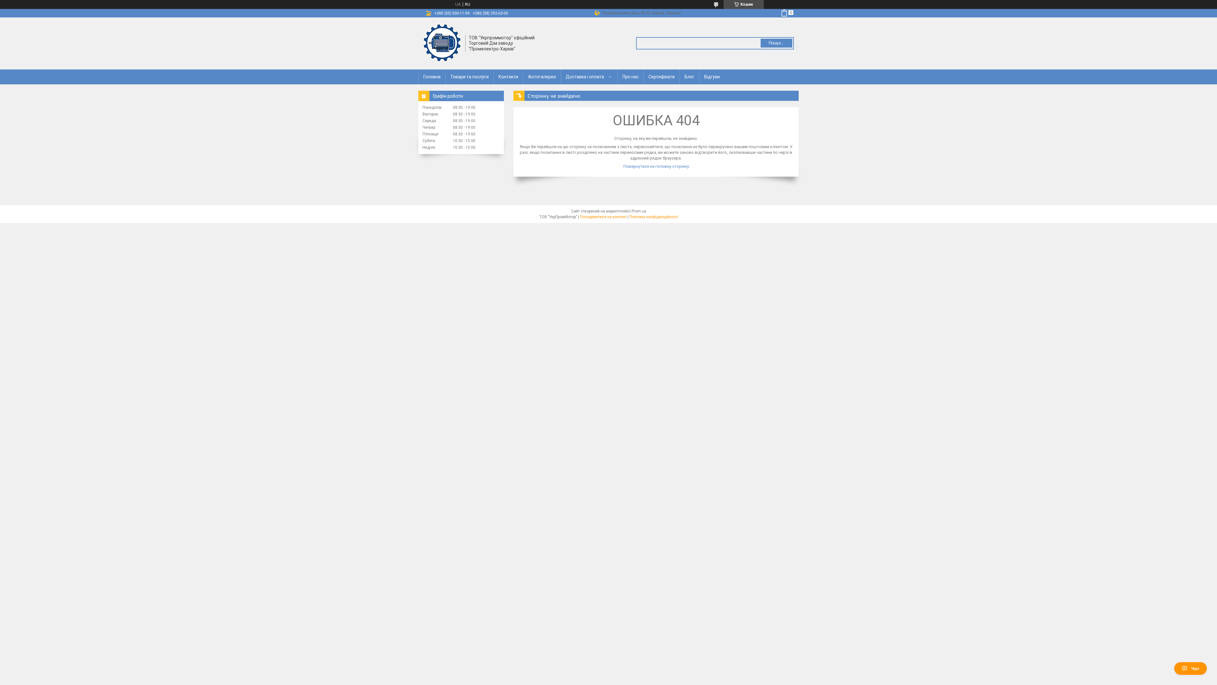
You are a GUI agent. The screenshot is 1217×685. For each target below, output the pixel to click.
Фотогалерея (542, 76)
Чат (1195, 668)
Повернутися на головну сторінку (656, 166)
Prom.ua (639, 211)
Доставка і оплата (585, 76)
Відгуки (712, 76)
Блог (689, 76)
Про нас (630, 76)
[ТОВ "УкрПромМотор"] (442, 43)
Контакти (508, 76)
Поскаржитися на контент (603, 217)
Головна (432, 76)
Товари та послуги (469, 76)
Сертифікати (661, 76)
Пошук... (777, 43)
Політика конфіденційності (653, 217)
